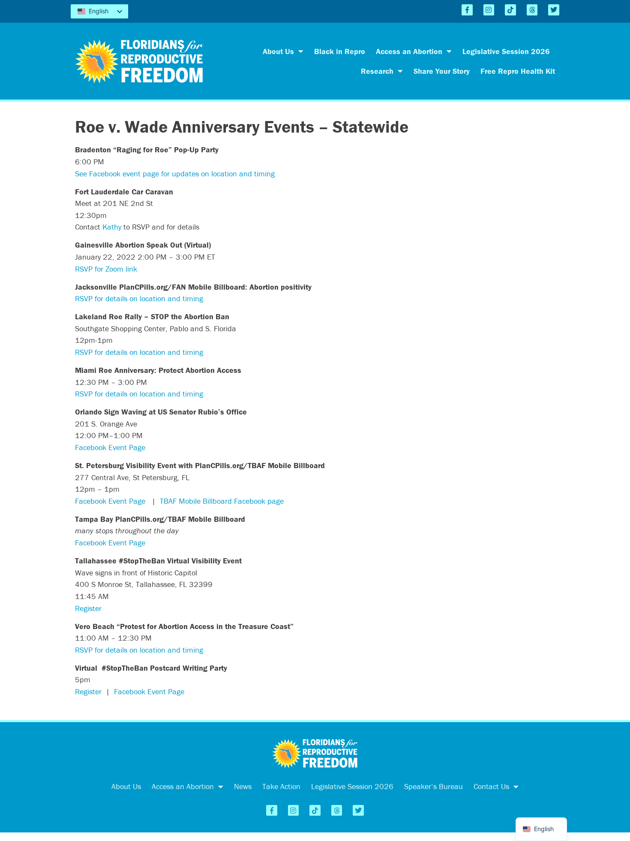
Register (88, 608)
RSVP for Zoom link (106, 269)
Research (377, 71)
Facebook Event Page (110, 447)
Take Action (281, 786)
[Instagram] (489, 9)
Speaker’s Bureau (433, 786)
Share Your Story (442, 71)
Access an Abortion (409, 51)
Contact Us (491, 786)
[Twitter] (553, 9)
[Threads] (532, 9)
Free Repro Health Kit (517, 71)
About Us (278, 51)
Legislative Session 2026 (506, 51)
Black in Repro (339, 51)
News (243, 786)
